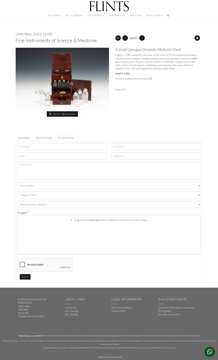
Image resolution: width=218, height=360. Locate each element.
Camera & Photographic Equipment (176, 307)
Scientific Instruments (169, 314)
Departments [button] (116, 15)
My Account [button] (153, 15)
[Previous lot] (125, 38)
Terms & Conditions (121, 307)
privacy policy (170, 348)
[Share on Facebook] (131, 89)
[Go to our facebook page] (21, 326)
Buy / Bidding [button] (95, 15)
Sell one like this (65, 137)
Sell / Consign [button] (73, 15)
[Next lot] (142, 38)
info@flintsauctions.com (119, 341)
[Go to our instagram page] (138, 89)
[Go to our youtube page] (28, 326)
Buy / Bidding (71, 314)
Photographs (165, 310)
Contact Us (71, 307)
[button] (168, 16)
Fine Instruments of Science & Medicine (56, 40)
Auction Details (44, 137)
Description (24, 137)
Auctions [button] (53, 15)
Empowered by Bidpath (110, 357)
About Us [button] (135, 15)
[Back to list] (118, 38)
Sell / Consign (72, 310)
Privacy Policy (118, 310)
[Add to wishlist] (197, 38)
